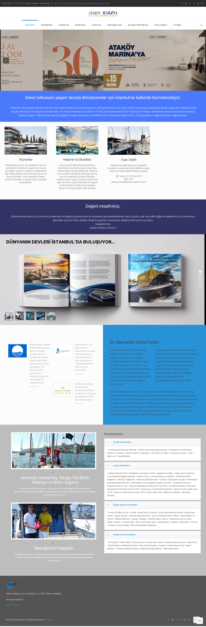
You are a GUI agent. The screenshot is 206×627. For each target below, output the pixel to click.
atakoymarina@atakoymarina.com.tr (94, 3)
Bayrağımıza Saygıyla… (55, 548)
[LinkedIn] (198, 3)
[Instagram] (202, 3)
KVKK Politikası (12, 605)
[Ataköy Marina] (103, 13)
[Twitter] (186, 3)
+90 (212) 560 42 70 (65, 3)
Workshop (48, 620)
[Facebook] (182, 3)
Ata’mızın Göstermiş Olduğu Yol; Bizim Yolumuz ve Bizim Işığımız (55, 480)
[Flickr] (194, 3)
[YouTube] (190, 3)
